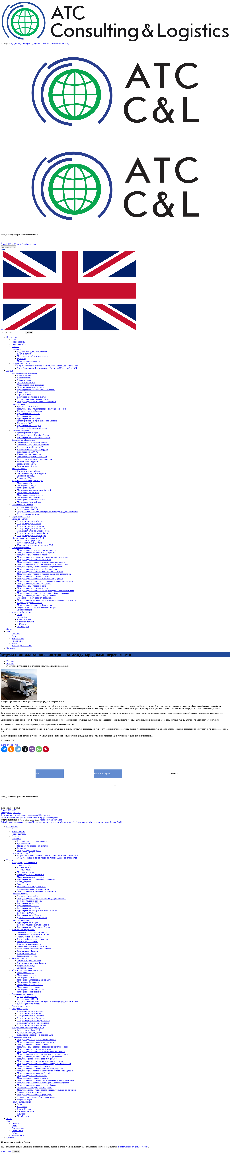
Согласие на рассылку (99, 822)
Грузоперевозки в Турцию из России (33, 437)
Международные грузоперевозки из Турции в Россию (41, 409)
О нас (14, 339)
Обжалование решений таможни (32, 457)
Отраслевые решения (21, 547)
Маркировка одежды (26, 485)
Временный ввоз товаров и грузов (32, 449)
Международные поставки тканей (32, 555)
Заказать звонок (8, 247)
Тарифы (54, 817)
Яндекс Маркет (24, 619)
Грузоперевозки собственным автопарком (36, 390)
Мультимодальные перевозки (30, 387)
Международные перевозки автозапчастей (36, 550)
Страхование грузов (21, 516)
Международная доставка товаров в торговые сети (40, 567)
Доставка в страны (20, 430)
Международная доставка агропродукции (36, 552)
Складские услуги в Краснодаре (31, 535)
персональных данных (92, 789)
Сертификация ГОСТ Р (27, 509)
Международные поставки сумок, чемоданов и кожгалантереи (45, 590)
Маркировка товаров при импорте (27, 480)
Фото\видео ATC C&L (22, 646)
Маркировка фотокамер (28, 492)
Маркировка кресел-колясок (30, 495)
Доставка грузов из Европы (29, 411)
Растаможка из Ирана (27, 466)
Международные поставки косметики (34, 559)
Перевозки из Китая (10, 815)
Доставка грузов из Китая (28, 406)
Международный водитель (29, 361)
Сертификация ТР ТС (27, 507)
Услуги (9, 370)
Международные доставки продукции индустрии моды (42, 557)
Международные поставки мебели (32, 588)
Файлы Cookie (116, 822)
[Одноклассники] (11, 749)
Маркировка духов (25, 488)
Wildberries (22, 617)
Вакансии (16, 349)
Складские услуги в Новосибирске (33, 533)
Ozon (19, 614)
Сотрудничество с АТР (22, 363)
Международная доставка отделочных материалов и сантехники (46, 600)
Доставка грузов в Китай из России (33, 435)
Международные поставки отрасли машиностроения (41, 562)
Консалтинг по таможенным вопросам (34, 459)
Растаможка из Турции (27, 461)
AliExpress (21, 624)
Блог (8, 631)
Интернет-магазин (25, 622)
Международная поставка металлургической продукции (42, 564)
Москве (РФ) (45, 43)
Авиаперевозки (24, 375)
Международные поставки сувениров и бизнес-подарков (43, 593)
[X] (25, 749)
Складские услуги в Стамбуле (30, 526)
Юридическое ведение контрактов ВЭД (35, 545)
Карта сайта (45, 820)
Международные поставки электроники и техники (40, 571)
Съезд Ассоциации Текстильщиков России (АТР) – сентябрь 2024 (47, 368)
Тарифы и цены (24, 394)
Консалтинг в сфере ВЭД (28, 540)
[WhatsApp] (39, 749)
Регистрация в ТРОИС (27, 452)
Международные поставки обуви (32, 586)
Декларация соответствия (28, 514)
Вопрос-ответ (18, 638)
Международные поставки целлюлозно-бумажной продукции (45, 581)
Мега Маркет (23, 626)
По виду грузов (24, 392)
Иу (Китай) (16, 43)
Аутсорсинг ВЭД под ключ (29, 543)
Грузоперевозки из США (28, 413)
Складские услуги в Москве (30, 521)
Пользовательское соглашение (46, 822)
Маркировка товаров (28, 815)
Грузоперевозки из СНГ (28, 416)
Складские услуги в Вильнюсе (31, 528)
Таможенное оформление (23, 440)
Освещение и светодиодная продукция (34, 598)
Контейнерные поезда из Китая (31, 397)
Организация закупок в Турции (31, 473)
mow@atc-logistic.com (26, 244)
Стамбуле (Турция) (30, 43)
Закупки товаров (19, 468)
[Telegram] (18, 749)
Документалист (24, 354)
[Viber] (32, 749)
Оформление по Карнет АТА (30, 447)
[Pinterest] (46, 749)
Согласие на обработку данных (74, 822)
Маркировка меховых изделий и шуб (34, 490)
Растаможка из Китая (26, 464)
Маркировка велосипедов (28, 497)
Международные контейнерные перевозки (36, 401)
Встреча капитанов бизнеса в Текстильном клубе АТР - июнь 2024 (47, 366)
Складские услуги (20, 519)
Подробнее (6, 1151)
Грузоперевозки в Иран (27, 433)
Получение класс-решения (29, 454)
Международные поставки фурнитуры (34, 605)
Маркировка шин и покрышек (31, 500)
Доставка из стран (20, 404)
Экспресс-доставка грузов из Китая (33, 399)
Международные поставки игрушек (33, 576)
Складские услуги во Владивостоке (33, 531)
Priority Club (56, 820)
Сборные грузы (24, 380)
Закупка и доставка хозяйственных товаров (37, 607)
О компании (12, 337)
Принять (16, 1152)
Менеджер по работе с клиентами (32, 356)
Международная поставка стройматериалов (37, 569)
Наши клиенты (18, 342)
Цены (9, 629)
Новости (16, 634)
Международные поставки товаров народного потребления (44, 574)
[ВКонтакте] (4, 749)
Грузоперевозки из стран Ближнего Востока (37, 421)
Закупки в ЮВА (24, 478)
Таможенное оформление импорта (32, 442)
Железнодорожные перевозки (30, 385)
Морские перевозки (26, 382)
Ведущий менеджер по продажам (32, 351)
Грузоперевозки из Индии (29, 425)
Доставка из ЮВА (25, 423)
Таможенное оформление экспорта (33, 445)
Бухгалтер (21, 358)
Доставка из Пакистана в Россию (32, 428)
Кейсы (15, 643)
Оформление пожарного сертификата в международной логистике (47, 512)
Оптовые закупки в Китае (29, 471)
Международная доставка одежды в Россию (37, 595)
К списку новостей (9, 745)
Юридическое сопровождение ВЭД (28, 538)
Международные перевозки (24, 373)
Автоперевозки (24, 378)
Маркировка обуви (25, 483)
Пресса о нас (17, 641)
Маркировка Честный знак (29, 502)
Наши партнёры (19, 344)
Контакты (10, 648)
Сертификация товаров (22, 504)
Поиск (29, 332)
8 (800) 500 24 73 (8, 244)
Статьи (15, 636)
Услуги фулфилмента (21, 612)
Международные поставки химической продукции (40, 579)
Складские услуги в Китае (29, 524)
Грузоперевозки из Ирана (28, 418)
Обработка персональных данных (16, 822)
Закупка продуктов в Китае (29, 602)
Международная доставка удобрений (34, 583)
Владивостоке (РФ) (60, 43)
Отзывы (15, 346)
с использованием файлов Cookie (133, 1147)
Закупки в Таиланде (26, 476)
